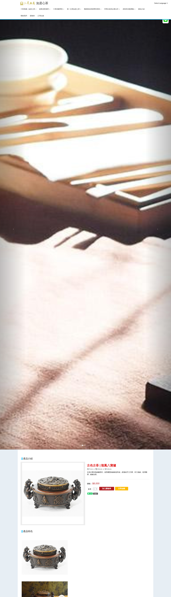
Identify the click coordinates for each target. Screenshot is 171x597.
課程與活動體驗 (128, 9)
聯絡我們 (24, 16)
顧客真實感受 (44, 9)
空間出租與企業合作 (111, 9)
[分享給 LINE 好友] (90, 493)
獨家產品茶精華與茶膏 (92, 9)
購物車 (32, 16)
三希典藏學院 (58, 9)
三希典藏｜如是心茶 (28, 9)
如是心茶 (42, 3)
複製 (95, 494)
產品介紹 (141, 9)
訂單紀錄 (41, 16)
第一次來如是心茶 (73, 9)
